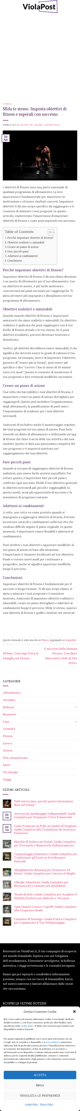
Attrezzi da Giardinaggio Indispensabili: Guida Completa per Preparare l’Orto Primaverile (45, 815)
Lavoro (7, 743)
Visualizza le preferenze (40, 1095)
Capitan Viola (51, 124)
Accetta (40, 1075)
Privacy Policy (46, 1104)
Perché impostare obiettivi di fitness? (30, 238)
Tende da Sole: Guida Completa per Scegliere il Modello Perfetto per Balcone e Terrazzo (45, 896)
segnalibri (70, 640)
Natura (7, 750)
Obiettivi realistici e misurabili (25, 242)
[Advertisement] (40, 55)
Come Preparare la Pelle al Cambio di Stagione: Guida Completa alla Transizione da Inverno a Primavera (45, 829)
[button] (74, 1011)
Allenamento (11, 692)
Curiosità (9, 729)
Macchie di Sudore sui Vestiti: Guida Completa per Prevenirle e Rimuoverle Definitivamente (45, 843)
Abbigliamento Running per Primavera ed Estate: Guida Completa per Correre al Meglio (44, 871)
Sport (7, 765)
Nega (40, 1085)
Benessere (9, 714)
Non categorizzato (15, 758)
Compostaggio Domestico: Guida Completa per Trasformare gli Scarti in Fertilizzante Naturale (45, 857)
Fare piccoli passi (17, 251)
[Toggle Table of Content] (49, 232)
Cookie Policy (31, 1104)
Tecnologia (10, 772)
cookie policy (26, 1025)
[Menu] (5, 6)
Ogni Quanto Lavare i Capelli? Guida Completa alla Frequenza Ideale (45, 908)
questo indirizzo (52, 1042)
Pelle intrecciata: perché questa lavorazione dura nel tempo (43, 803)
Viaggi (7, 779)
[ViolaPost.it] (40, 6)
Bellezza (8, 707)
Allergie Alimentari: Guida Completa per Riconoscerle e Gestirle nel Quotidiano (41, 884)
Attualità (9, 700)
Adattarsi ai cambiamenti (22, 256)
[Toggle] (75, 707)
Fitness (7, 103)
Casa (6, 721)
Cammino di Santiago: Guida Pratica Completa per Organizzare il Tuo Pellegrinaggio (45, 920)
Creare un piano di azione (23, 247)
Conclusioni (14, 260)
